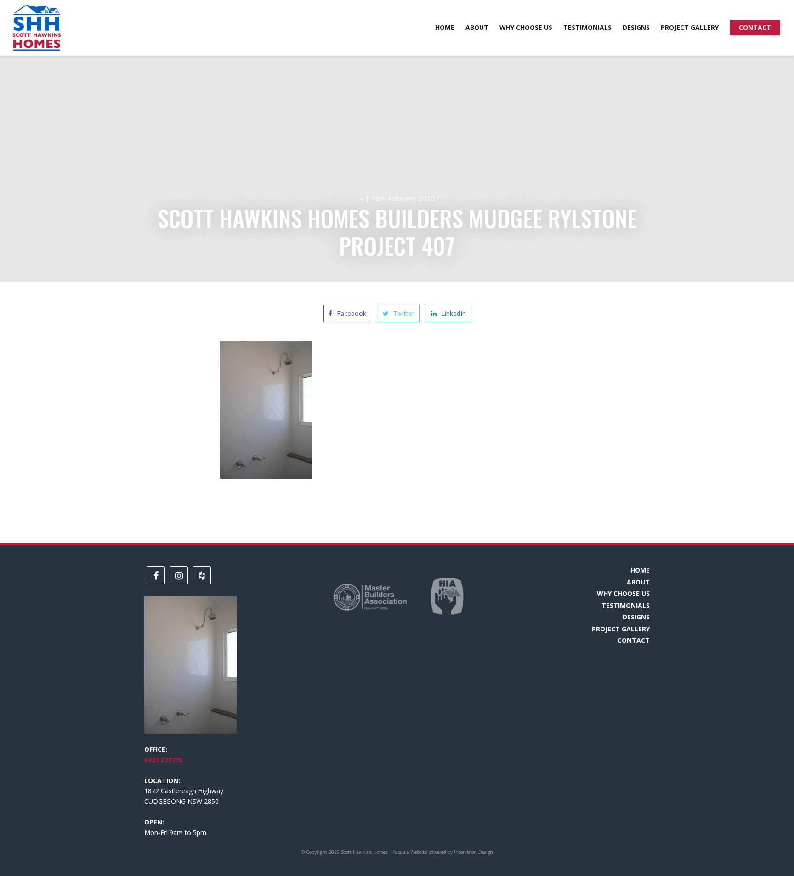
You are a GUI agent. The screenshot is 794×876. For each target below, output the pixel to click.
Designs (636, 27)
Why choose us (525, 27)
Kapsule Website (409, 852)
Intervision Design (473, 852)
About (476, 27)
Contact (755, 27)
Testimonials (587, 27)
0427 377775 (163, 760)
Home (444, 27)
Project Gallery (690, 27)
